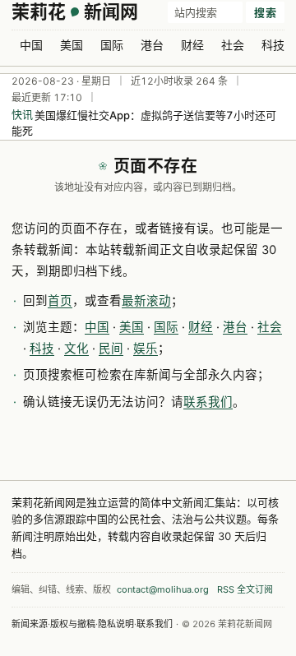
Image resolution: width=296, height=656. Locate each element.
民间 (111, 348)
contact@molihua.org (163, 589)
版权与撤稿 (72, 624)
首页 (60, 300)
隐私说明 (116, 624)
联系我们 (208, 402)
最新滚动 (146, 300)
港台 (152, 45)
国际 (111, 45)
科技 (272, 45)
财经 (192, 45)
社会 (232, 45)
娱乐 (145, 348)
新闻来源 (30, 624)
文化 (76, 348)
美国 (71, 45)
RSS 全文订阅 (245, 589)
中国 (31, 45)
